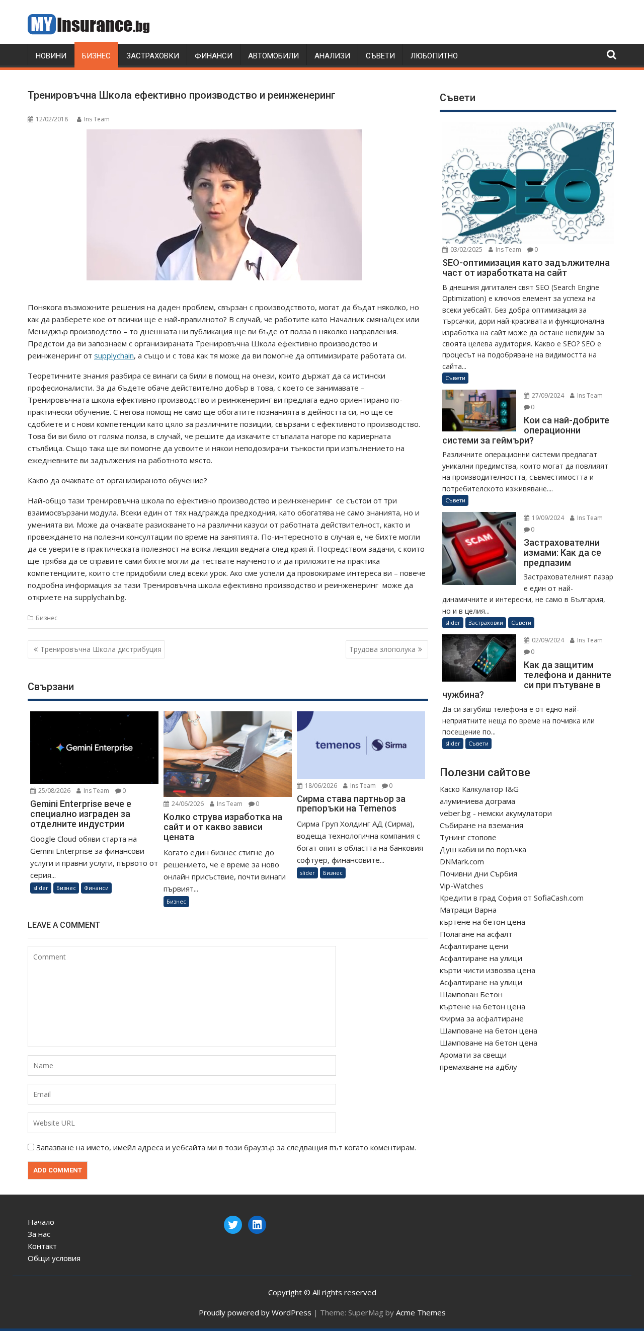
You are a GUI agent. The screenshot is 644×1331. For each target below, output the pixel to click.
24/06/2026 (187, 803)
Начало (41, 1222)
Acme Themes (421, 1312)
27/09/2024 (547, 395)
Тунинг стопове (468, 837)
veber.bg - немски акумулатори (496, 813)
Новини (51, 55)
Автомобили (273, 55)
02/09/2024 (547, 640)
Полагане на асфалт (476, 934)
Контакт (42, 1246)
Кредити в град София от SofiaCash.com (512, 898)
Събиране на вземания (481, 825)
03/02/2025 (465, 249)
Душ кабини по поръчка (483, 849)
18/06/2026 (320, 785)
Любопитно (434, 55)
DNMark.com (462, 861)
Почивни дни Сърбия (478, 873)
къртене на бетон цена (482, 922)
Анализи (332, 55)
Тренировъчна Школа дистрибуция (101, 649)
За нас (39, 1234)
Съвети (380, 55)
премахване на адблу (478, 1067)
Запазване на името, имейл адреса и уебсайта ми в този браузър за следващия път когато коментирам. (226, 1147)
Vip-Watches (462, 885)
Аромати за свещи (473, 1055)
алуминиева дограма (477, 801)
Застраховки (152, 55)
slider (40, 888)
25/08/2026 (53, 790)
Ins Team (97, 119)
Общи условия (54, 1258)
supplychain (114, 355)
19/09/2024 (547, 517)
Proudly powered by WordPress (255, 1312)
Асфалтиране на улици (481, 958)
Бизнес (96, 55)
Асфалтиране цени (474, 946)
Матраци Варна (468, 910)
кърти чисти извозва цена (487, 970)
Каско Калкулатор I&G (479, 789)
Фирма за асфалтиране (482, 1018)
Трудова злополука (382, 649)
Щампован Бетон (471, 994)
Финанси (213, 55)
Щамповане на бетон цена (488, 1030)
